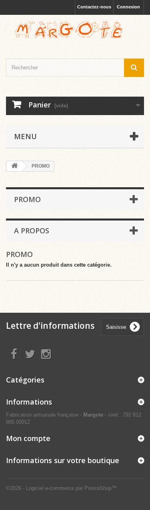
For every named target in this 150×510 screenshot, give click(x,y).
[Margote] (75, 29)
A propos (31, 230)
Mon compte (28, 438)
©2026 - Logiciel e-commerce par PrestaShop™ (61, 488)
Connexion (128, 6)
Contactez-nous (94, 6)
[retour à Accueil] (14, 166)
